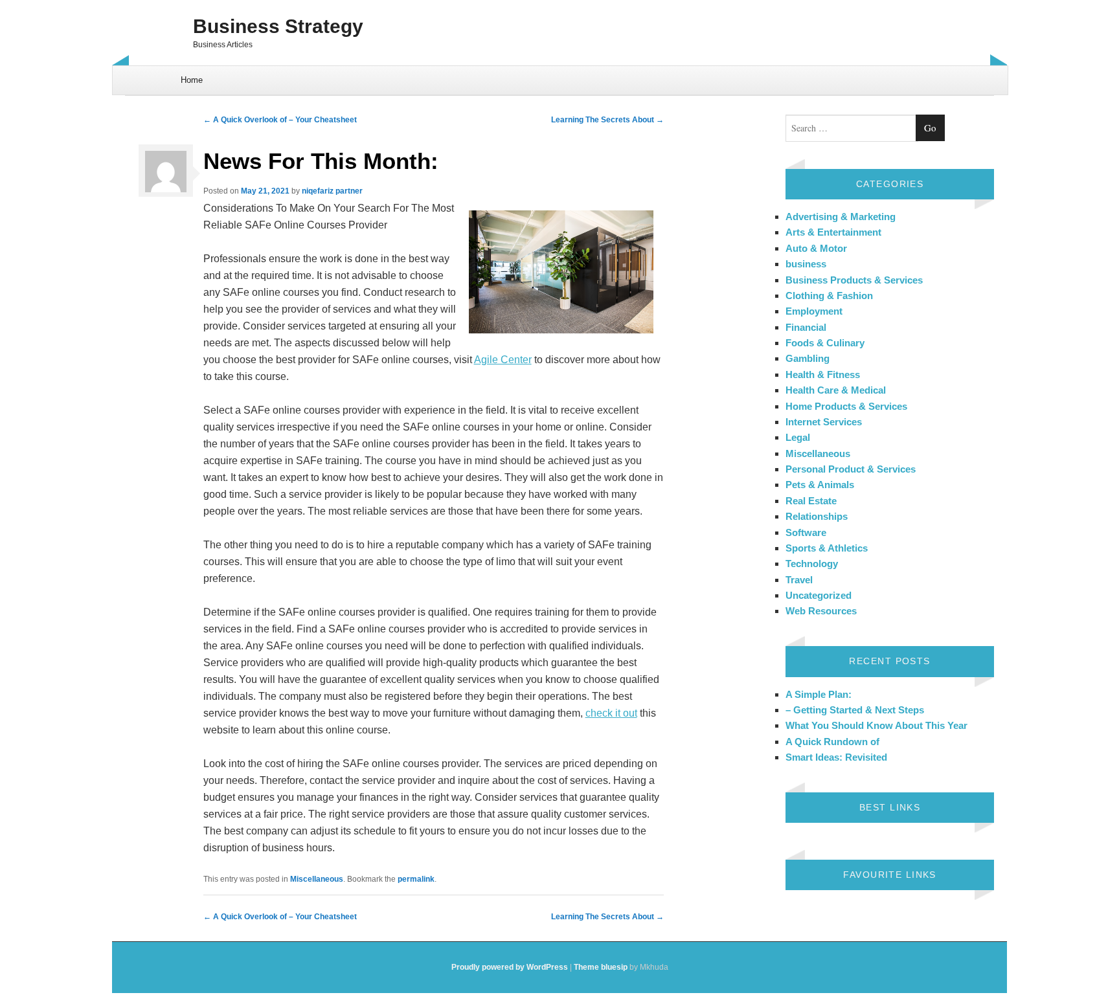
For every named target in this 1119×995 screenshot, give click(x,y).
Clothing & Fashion (829, 295)
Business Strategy (278, 26)
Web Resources (821, 610)
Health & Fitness (823, 374)
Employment (814, 311)
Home (192, 80)
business (806, 263)
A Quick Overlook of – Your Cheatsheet (280, 119)
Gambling (808, 358)
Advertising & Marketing (841, 216)
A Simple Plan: (819, 694)
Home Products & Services (846, 406)
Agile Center (503, 359)
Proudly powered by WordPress (509, 967)
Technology (812, 563)
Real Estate (811, 500)
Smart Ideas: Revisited (836, 757)
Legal (798, 437)
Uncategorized (819, 595)
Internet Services (824, 421)
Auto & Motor (816, 248)
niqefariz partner (332, 191)
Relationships (817, 516)
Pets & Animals (820, 484)
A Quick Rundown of (832, 741)
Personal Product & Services (851, 469)
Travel (799, 579)
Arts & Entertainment (833, 232)
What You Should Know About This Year (876, 725)
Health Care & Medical (836, 390)
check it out (611, 713)
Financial (806, 327)
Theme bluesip (600, 967)
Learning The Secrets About (607, 119)
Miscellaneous (316, 879)
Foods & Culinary (825, 342)
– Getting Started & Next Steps (855, 709)
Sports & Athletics (827, 547)
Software (806, 532)
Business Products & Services (854, 279)
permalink (416, 879)
